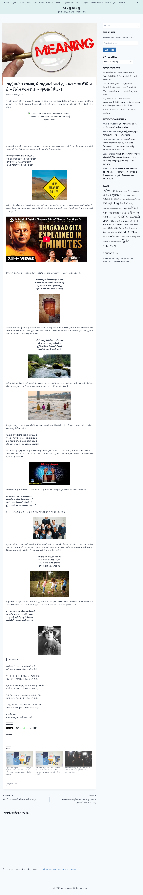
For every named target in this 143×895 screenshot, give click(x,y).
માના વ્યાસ (117, 224)
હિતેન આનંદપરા (12, 784)
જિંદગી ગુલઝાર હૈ (133, 204)
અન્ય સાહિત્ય (110, 2)
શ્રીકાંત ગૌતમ (117, 237)
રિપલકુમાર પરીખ (109, 232)
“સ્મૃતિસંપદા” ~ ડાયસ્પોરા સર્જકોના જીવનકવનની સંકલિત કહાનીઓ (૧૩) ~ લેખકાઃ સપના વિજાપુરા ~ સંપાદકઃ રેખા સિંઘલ (121, 102)
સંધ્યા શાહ (132, 237)
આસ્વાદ (59, 2)
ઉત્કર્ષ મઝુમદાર (111, 195)
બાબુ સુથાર (124, 221)
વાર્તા (28, 2)
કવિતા (34, 2)
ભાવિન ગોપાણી (133, 221)
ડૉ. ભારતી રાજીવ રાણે (115, 208)
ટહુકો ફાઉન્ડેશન (18, 2)
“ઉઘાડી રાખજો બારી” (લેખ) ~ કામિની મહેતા (19, 798)
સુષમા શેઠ (111, 241)
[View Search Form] (138, 3)
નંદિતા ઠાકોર (114, 213)
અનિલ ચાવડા (110, 190)
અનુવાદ (120, 191)
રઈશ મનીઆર (112, 228)
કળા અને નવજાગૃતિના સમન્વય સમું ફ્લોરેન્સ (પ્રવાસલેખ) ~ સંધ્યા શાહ (78, 799)
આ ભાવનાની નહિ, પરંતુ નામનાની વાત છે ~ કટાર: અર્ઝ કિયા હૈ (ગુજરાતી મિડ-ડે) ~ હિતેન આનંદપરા (78, 770)
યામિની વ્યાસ (128, 224)
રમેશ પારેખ (134, 228)
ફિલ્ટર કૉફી (116, 221)
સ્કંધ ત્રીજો (117, 241)
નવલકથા (50, 2)
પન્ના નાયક (112, 217)
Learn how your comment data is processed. (59, 869)
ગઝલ (106, 198)
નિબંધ (41, 2)
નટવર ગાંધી (125, 212)
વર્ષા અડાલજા (126, 232)
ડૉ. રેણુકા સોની (126, 208)
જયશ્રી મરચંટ (135, 199)
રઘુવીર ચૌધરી (124, 228)
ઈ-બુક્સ (85, 2)
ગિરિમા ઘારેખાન (115, 199)
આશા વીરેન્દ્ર (127, 191)
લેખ (78, 2)
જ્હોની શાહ (106, 208)
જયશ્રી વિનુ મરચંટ (115, 203)
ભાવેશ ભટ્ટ (107, 224)
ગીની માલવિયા (127, 199)
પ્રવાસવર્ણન (69, 2)
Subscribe (109, 50)
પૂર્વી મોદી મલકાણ (125, 216)
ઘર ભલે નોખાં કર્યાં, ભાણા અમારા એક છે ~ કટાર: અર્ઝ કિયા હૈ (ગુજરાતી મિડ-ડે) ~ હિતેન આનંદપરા (120, 75)
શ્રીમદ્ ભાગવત (97, 2)
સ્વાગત (6, 2)
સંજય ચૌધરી (125, 237)
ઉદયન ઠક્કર (125, 195)
